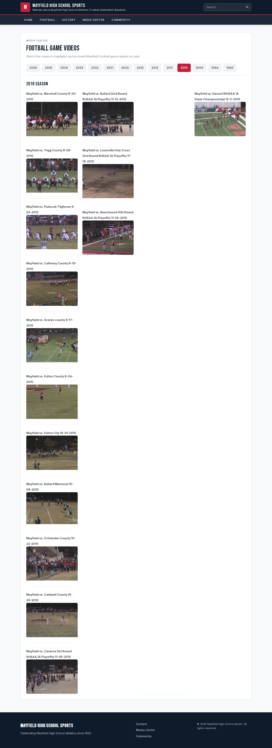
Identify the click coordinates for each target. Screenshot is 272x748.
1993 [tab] (229, 67)
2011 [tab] (169, 67)
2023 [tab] (79, 67)
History (68, 19)
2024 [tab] (64, 67)
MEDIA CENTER (93, 19)
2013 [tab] (140, 67)
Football (47, 19)
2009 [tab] (199, 67)
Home (28, 19)
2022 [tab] (95, 67)
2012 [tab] (155, 67)
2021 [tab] (110, 67)
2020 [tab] (125, 67)
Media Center (37, 40)
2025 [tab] (48, 67)
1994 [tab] (214, 67)
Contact (141, 724)
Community (121, 19)
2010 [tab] (184, 67)
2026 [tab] (33, 67)
